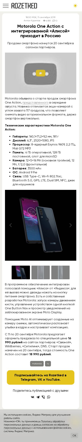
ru (48, 363)
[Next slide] (70, 225)
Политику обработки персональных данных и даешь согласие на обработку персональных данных (36, 424)
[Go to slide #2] (40, 272)
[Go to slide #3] (60, 272)
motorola (37, 363)
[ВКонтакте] (32, 397)
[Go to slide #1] (21, 272)
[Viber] (43, 397)
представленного (36, 102)
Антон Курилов (32, 20)
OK (74, 435)
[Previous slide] (11, 225)
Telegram (28, 379)
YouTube (52, 379)
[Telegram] (38, 397)
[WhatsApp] (48, 397)
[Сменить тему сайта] (75, 5)
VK (40, 379)
